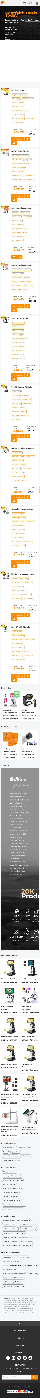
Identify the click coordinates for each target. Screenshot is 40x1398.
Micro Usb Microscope (29, 1036)
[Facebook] (8, 1358)
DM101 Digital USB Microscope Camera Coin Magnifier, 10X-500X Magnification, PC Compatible (22, 151)
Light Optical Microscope (26, 1008)
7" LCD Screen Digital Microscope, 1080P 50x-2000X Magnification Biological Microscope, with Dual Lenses (22, 387)
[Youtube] (25, 1358)
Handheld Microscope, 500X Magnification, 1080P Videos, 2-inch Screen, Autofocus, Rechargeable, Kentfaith (29, 713)
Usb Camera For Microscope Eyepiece (29, 1129)
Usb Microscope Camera (9, 1036)
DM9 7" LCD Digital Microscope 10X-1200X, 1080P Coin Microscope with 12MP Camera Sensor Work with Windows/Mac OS (23, 627)
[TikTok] (30, 1358)
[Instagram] (13, 1358)
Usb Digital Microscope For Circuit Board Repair (9, 1097)
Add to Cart (18, 139)
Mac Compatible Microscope (7, 1008)
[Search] (31, 3)
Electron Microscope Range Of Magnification (30, 1096)
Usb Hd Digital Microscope (27, 1066)
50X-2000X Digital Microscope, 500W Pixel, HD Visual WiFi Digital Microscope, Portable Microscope (22, 318)
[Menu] (25, 3)
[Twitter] (19, 1358)
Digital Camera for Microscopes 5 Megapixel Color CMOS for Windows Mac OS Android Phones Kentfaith (28, 752)
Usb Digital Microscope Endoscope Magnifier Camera (9, 1129)
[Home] (3, 3)
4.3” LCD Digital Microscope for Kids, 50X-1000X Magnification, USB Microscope (23, 90)
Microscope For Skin (8, 979)
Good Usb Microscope (9, 1064)
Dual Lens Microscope (29, 979)
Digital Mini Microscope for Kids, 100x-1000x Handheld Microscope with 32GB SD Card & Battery (22, 448)
